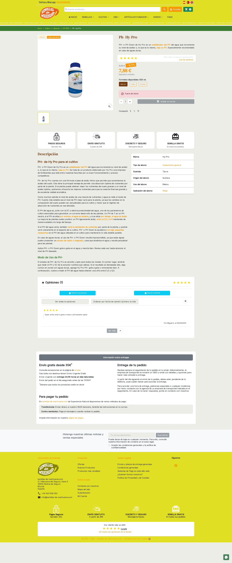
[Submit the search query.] (66, 9)
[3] (128, 58)
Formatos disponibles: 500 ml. (132, 79)
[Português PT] (188, 2)
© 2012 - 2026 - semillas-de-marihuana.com (102, 538)
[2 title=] (178, 283)
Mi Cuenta (82, 496)
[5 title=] (189, 283)
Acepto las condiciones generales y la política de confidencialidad (133, 446)
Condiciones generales (127, 467)
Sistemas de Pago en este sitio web (133, 471)
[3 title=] (181, 283)
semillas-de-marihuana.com (54, 401)
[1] (121, 58)
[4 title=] (185, 283)
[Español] (184, 2)
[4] (132, 58)
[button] (175, 9)
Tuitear (134, 111)
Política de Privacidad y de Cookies (133, 478)
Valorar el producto (77, 293)
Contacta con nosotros (88, 486)
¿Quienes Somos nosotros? (130, 474)
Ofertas (81, 464)
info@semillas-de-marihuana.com (57, 497)
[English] (191, 2)
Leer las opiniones (186, 60)
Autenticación (84, 493)
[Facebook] (176, 466)
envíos (77, 370)
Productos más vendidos (89, 471)
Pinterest (138, 111)
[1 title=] (174, 283)
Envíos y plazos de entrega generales (134, 464)
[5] (135, 58)
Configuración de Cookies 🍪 (137, 538)
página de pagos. (76, 418)
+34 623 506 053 (49, 493)
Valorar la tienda (152, 293)
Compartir (130, 111)
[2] (124, 58)
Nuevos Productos (86, 467)
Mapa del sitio (84, 489)
